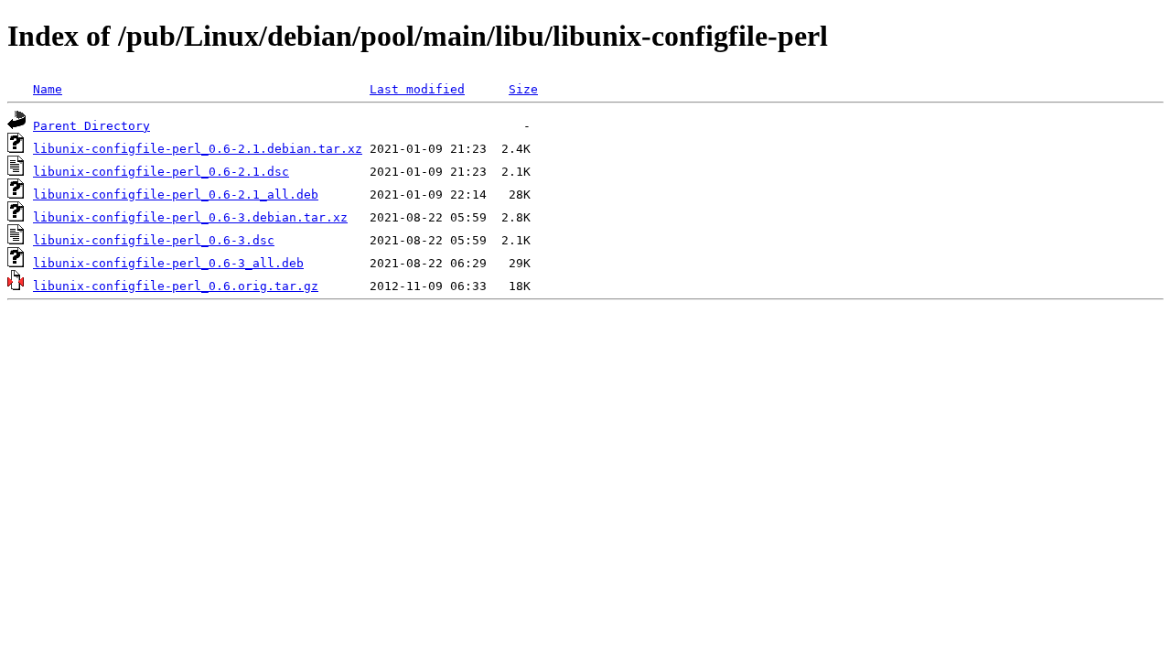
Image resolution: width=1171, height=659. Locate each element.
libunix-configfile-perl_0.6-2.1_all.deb (175, 194)
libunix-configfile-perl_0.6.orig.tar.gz (175, 286)
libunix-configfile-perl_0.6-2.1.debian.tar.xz (197, 149)
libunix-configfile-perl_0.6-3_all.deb (168, 263)
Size (523, 89)
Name (47, 89)
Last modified (417, 89)
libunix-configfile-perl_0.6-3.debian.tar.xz (190, 217)
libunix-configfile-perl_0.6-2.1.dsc (161, 171)
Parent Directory (91, 126)
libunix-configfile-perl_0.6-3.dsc (153, 240)
